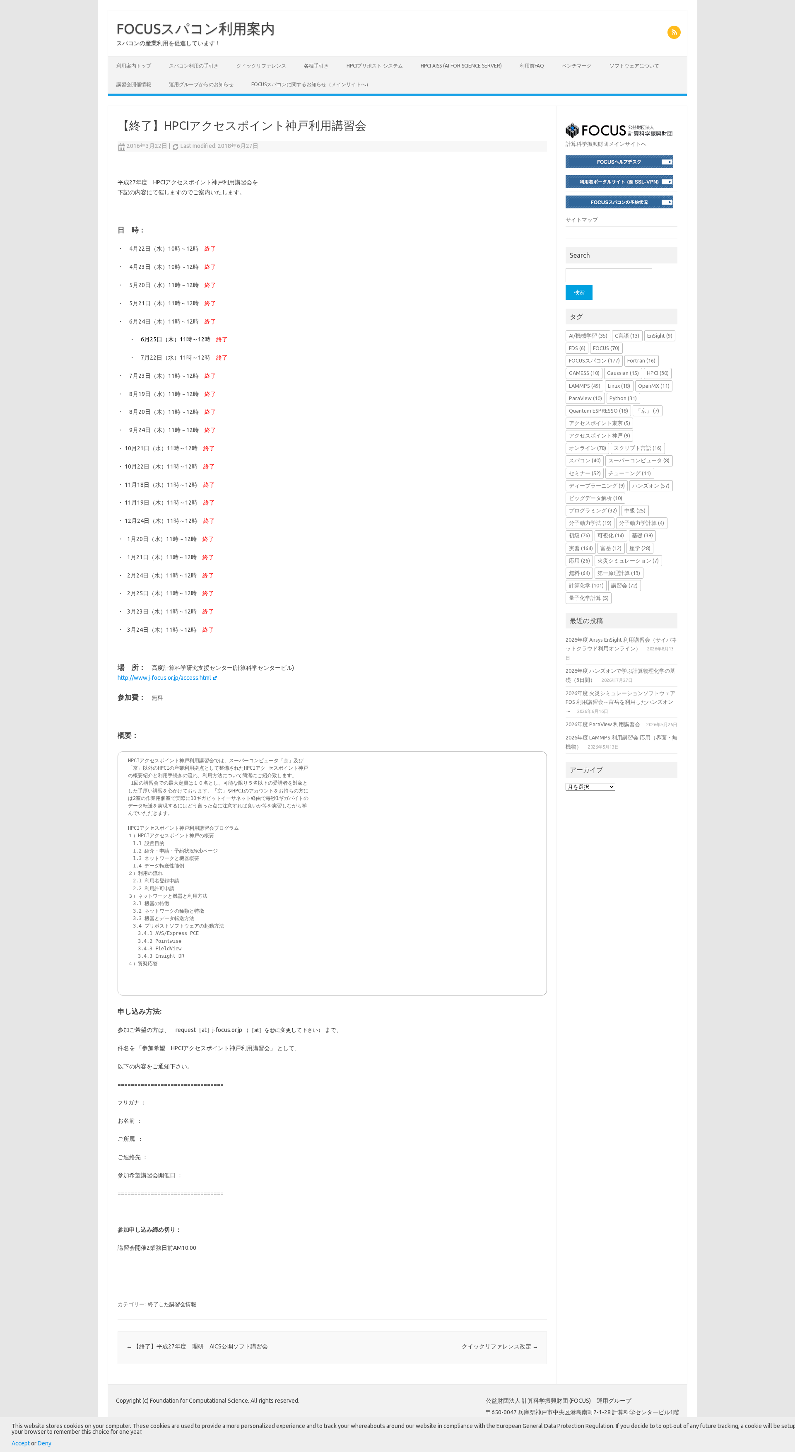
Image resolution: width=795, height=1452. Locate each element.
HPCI (658, 373)
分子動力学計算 (641, 523)
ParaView (585, 398)
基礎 (642, 535)
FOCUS (606, 348)
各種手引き (316, 65)
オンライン (587, 448)
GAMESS (584, 373)
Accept (21, 1443)
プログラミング (593, 510)
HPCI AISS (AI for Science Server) (461, 65)
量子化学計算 (589, 598)
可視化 (610, 535)
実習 (581, 548)
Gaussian (623, 373)
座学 (639, 548)
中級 (635, 510)
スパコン (585, 460)
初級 (579, 535)
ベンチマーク (577, 65)
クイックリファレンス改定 (500, 1346)
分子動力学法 (590, 523)
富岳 (611, 548)
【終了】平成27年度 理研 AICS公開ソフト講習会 (197, 1346)
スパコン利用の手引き (194, 65)
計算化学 (586, 585)
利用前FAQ (532, 65)
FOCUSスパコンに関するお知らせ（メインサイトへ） (311, 84)
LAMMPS (584, 386)
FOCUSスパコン (594, 360)
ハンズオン (651, 485)
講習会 (624, 585)
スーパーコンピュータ (639, 460)
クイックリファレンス (261, 65)
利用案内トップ (133, 65)
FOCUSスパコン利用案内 (195, 28)
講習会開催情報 (133, 84)
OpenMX (654, 386)
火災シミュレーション (628, 560)
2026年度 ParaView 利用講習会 (603, 724)
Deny (44, 1443)
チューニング (629, 473)
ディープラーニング (597, 485)
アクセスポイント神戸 (599, 435)
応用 (579, 560)
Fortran (641, 360)
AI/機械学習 (588, 335)
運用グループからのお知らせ (201, 84)
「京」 (647, 410)
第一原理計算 (618, 573)
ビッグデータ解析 (595, 498)
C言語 (627, 335)
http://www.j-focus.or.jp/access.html (164, 677)
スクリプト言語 (638, 448)
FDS (577, 348)
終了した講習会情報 (172, 1304)
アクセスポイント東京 (599, 423)
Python (623, 398)
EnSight (659, 335)
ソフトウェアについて (634, 65)
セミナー (585, 473)
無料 (579, 573)
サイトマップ (582, 219)
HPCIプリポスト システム (375, 65)
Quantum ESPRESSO (598, 410)
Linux (619, 386)
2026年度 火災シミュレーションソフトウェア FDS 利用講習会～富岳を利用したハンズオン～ (620, 702)
